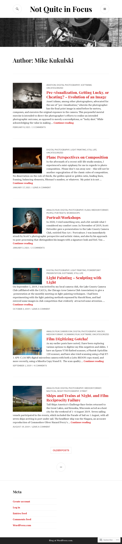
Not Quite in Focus (61, 9)
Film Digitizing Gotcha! (67, 338)
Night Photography (68, 391)
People (50, 213)
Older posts (61, 450)
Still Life (92, 149)
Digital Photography (68, 85)
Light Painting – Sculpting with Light (73, 279)
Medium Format (100, 210)
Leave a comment (42, 187)
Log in (16, 507)
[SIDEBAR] (61, 467)
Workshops (73, 213)
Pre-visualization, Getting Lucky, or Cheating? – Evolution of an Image (77, 94)
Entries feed (20, 513)
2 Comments (39, 127)
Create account (21, 501)
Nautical (51, 391)
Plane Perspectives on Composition (77, 157)
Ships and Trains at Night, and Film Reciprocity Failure (77, 397)
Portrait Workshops (63, 217)
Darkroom (66, 331)
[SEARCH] (17, 8)
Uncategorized (54, 88)
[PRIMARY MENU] (104, 8)
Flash (88, 210)
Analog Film (53, 210)
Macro (101, 331)
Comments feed (22, 519)
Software (86, 85)
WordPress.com (22, 525)
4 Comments (40, 365)
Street (83, 391)
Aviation (51, 85)
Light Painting (78, 149)
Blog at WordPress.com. (61, 540)
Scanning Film (72, 334)
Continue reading (64, 122)
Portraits (60, 213)
